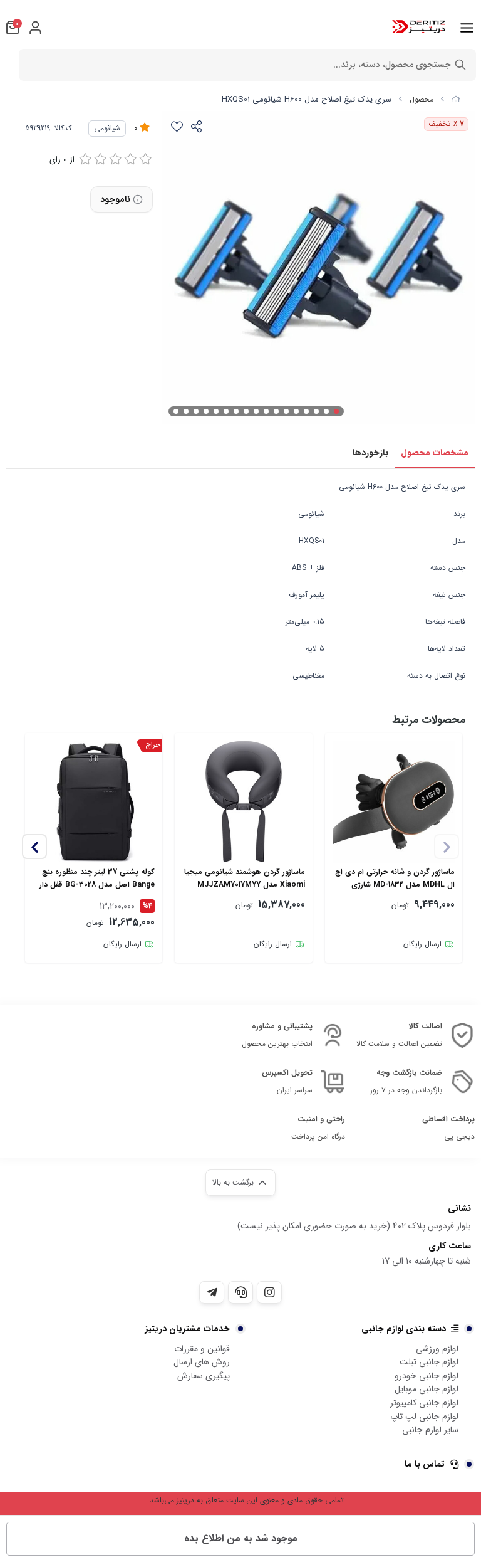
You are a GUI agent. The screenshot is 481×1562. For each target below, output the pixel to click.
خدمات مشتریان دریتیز (187, 1328)
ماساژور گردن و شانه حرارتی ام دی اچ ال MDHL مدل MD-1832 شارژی (395, 878)
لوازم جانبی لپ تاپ (424, 1416)
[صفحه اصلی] (456, 99)
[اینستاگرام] (269, 1292)
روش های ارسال (201, 1362)
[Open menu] (467, 27)
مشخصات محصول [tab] (434, 453)
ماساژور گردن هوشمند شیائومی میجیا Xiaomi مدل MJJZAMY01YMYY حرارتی (244, 878)
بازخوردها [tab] (370, 453)
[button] (34, 846)
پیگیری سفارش (203, 1376)
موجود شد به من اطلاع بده (240, 1538)
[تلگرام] (211, 1292)
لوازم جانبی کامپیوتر (424, 1403)
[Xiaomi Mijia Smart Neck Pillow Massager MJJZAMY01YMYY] (243, 802)
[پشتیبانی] (240, 1292)
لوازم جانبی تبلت (429, 1362)
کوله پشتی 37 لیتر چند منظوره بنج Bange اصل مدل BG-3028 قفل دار (97, 878)
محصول (421, 99)
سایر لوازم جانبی (430, 1430)
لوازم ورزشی (437, 1349)
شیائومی (107, 128)
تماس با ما (425, 1464)
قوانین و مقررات (202, 1349)
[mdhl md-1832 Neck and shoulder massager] (394, 802)
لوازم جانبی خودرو (426, 1376)
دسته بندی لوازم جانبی (403, 1328)
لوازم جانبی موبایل (426, 1389)
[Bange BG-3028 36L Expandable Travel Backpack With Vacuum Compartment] (94, 802)
